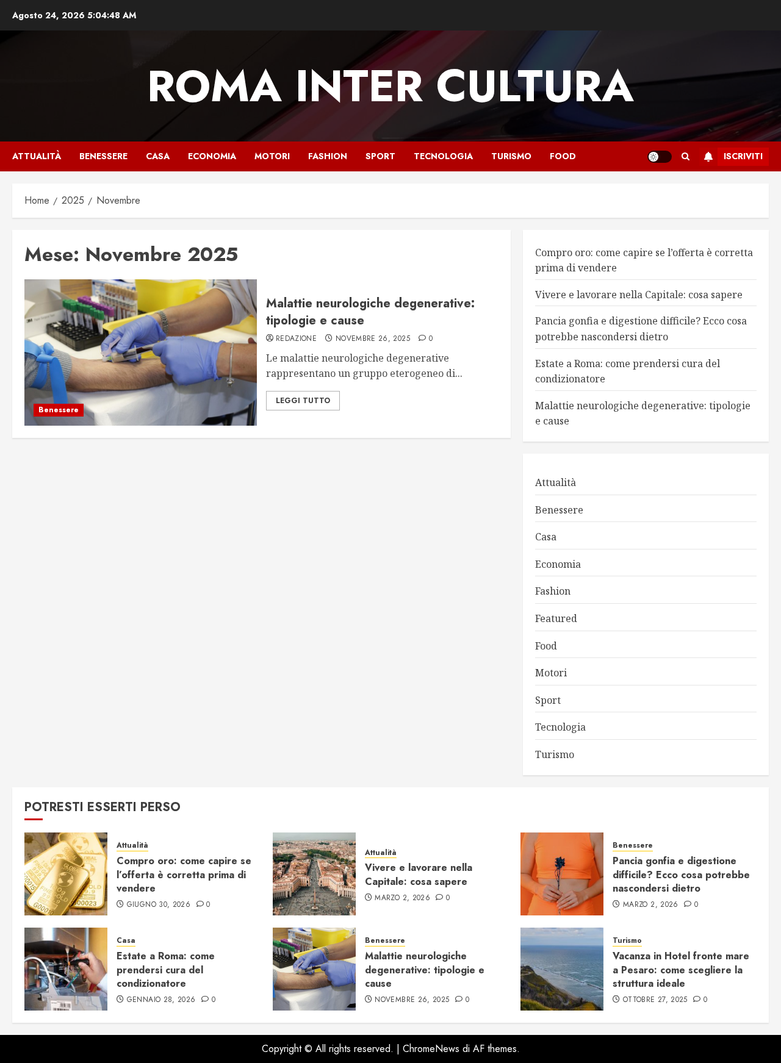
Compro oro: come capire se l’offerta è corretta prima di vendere (184, 874)
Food (563, 156)
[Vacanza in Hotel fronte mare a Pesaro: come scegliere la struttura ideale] (561, 969)
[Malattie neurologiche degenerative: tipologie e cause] (140, 352)
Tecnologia (443, 156)
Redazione (296, 339)
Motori (272, 156)
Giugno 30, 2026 (158, 905)
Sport (380, 156)
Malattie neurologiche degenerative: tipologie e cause (370, 312)
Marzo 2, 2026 (402, 898)
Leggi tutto (303, 400)
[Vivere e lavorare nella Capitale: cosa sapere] (314, 873)
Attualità (36, 156)
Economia (212, 156)
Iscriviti (743, 156)
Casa (158, 156)
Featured (556, 618)
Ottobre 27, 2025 (655, 1000)
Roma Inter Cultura (390, 86)
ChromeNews (431, 1049)
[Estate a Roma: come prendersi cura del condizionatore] (65, 969)
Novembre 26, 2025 (373, 339)
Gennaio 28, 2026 (161, 1000)
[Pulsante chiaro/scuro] (659, 157)
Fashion (327, 156)
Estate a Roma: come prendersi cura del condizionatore (166, 969)
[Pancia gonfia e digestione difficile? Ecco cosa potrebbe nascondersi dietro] (561, 873)
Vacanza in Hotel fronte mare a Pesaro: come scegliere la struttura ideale (681, 969)
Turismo (511, 156)
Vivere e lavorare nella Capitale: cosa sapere (639, 294)
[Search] (685, 156)
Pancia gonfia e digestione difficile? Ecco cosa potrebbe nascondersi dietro (681, 874)
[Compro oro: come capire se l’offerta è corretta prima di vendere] (65, 873)
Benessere (103, 156)
